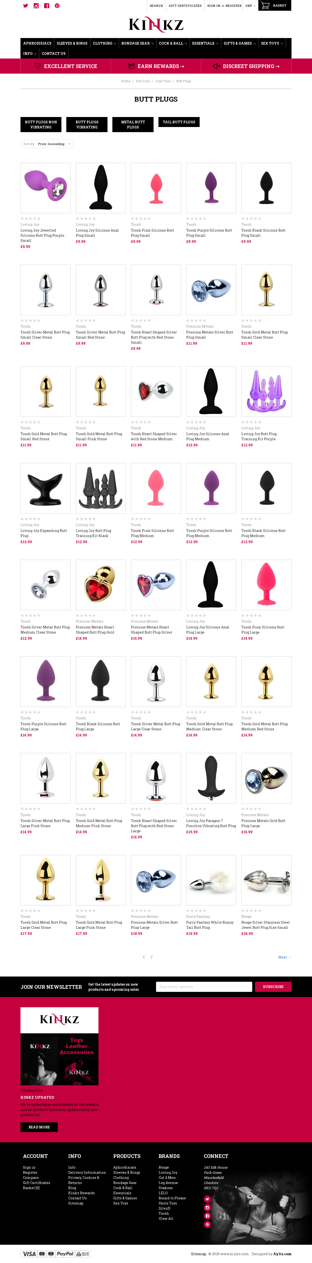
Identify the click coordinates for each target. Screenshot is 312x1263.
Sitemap (75, 1203)
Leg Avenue (168, 1182)
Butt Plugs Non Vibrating (41, 124)
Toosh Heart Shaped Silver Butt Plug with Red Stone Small (154, 337)
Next (283, 957)
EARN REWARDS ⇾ (161, 66)
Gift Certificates (185, 6)
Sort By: (29, 144)
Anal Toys (163, 81)
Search (156, 6)
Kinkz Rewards (81, 1193)
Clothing (103, 43)
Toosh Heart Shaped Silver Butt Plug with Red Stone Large (154, 825)
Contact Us (54, 53)
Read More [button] (39, 1127)
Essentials (203, 43)
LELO (163, 1193)
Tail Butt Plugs (179, 122)
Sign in (213, 6)
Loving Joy (168, 1172)
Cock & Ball (171, 43)
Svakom (166, 1187)
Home (126, 81)
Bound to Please (172, 1198)
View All (166, 1218)
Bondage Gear (135, 43)
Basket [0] (31, 1187)
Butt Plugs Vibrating (87, 124)
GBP (249, 6)
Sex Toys (270, 43)
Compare (31, 1177)
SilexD (164, 1208)
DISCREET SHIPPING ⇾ (251, 66)
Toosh (164, 1213)
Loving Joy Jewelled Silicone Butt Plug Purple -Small (43, 235)
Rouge (164, 1167)
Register (233, 6)
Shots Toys (168, 1203)
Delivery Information (87, 1172)
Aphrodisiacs (37, 43)
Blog (72, 1187)
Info (28, 53)
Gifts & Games (238, 43)
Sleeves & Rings (72, 43)
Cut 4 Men (167, 1177)
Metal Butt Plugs (133, 124)
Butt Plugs (183, 81)
